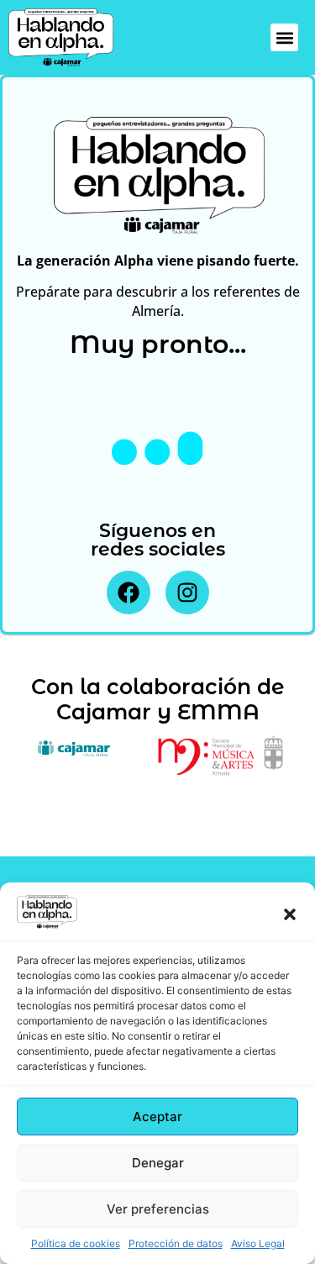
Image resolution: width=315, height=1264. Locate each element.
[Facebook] (128, 592)
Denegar (158, 1163)
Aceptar (157, 1116)
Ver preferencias (158, 1209)
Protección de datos (176, 1243)
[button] (289, 914)
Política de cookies (75, 1243)
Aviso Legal (258, 1243)
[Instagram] (187, 592)
